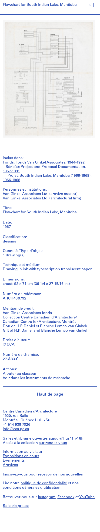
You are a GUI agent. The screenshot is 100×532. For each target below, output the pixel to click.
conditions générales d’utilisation (31, 488)
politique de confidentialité (43, 483)
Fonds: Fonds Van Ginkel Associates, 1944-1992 (44, 162)
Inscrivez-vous (15, 474)
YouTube (87, 497)
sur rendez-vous (53, 443)
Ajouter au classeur (20, 374)
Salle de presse (16, 506)
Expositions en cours (21, 456)
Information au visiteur (22, 452)
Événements (14, 461)
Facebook (65, 497)
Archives (10, 465)
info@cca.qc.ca (16, 429)
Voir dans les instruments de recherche (36, 378)
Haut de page (50, 395)
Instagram (47, 497)
